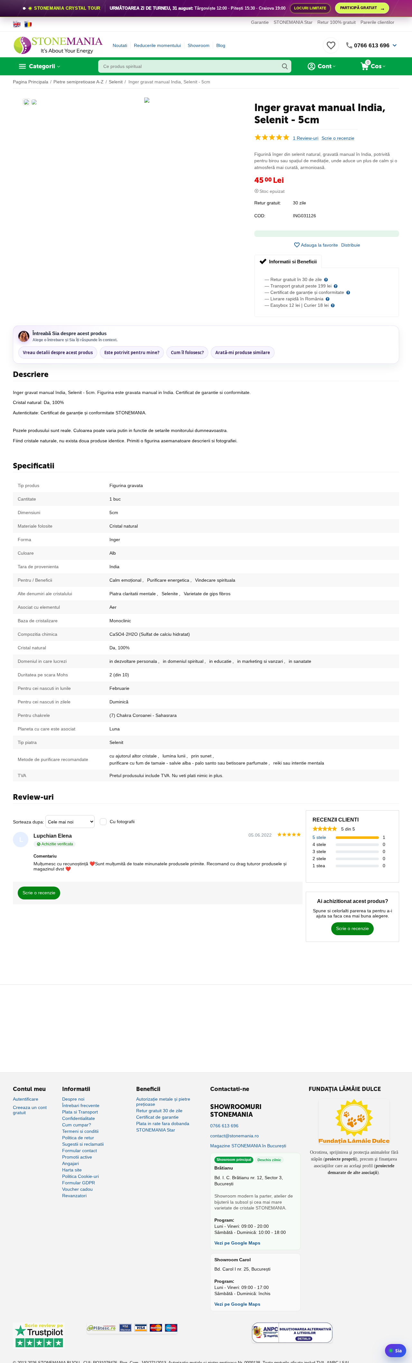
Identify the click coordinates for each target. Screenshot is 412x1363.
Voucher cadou (77, 1189)
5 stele (319, 837)
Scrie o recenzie (338, 138)
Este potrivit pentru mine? (131, 352)
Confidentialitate (78, 1118)
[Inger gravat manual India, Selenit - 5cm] (146, 100)
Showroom (199, 45)
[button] (350, 245)
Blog (220, 45)
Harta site (72, 1169)
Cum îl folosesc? (187, 352)
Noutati (120, 45)
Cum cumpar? (76, 1124)
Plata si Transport (80, 1111)
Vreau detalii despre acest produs (58, 352)
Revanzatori (74, 1195)
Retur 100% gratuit (336, 22)
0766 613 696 (371, 45)
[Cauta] (284, 66)
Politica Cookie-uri (80, 1176)
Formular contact (79, 1150)
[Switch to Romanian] (28, 24)
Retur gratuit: (267, 202)
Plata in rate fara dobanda (162, 1123)
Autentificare (25, 1099)
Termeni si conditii (80, 1131)
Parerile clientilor (377, 22)
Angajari (70, 1163)
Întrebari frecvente (80, 1105)
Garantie (260, 22)
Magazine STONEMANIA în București (248, 1145)
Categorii (42, 66)
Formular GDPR (78, 1182)
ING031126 (304, 215)
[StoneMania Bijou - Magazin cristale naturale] (58, 45)
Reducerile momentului (157, 45)
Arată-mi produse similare (242, 352)
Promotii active (77, 1157)
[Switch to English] (17, 24)
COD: (260, 215)
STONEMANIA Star (293, 22)
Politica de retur (78, 1137)
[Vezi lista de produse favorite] (331, 49)
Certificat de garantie (157, 1117)
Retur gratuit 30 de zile (159, 1110)
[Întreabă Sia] (395, 1350)
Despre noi (73, 1099)
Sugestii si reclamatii (83, 1144)
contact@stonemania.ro (234, 1135)
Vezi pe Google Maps (237, 1243)
